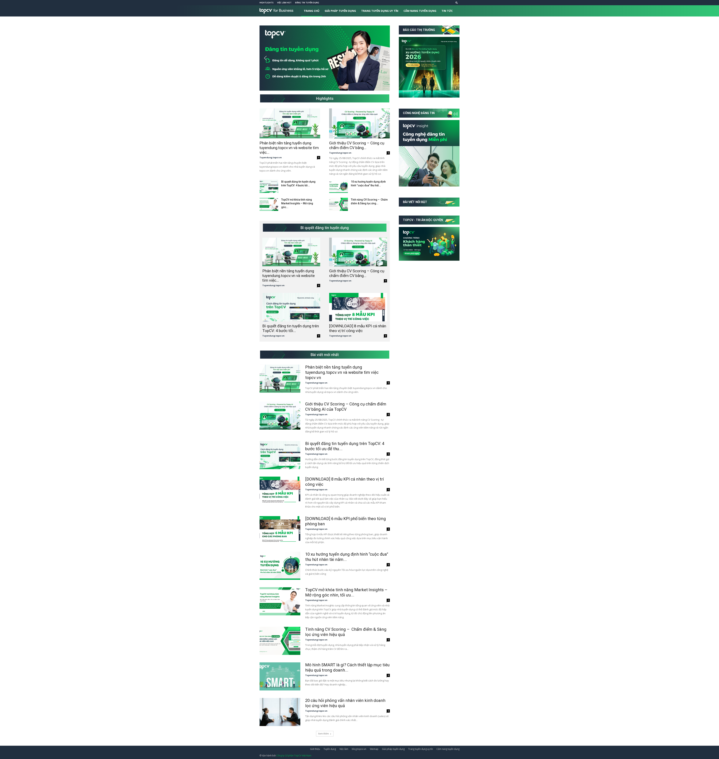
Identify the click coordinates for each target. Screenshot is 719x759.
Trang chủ (311, 11)
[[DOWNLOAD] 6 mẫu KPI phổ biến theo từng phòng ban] (280, 530)
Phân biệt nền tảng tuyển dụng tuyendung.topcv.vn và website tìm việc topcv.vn (342, 372)
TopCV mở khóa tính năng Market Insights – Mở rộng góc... (297, 203)
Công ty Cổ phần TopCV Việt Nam (293, 755)
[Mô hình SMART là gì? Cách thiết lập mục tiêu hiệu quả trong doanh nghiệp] (280, 676)
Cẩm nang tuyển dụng (420, 11)
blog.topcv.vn (359, 749)
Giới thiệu (315, 749)
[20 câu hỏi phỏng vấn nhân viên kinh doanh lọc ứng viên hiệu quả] (280, 712)
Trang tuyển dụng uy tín (379, 11)
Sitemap (374, 749)
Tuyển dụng (330, 749)
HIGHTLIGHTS (267, 2)
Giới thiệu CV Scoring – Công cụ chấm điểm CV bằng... (356, 145)
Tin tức (447, 11)
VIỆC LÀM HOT (284, 2)
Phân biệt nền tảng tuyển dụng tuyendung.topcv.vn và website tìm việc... (289, 148)
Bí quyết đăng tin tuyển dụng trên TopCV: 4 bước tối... (290, 328)
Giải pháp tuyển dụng (340, 11)
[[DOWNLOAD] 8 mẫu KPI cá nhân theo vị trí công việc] (358, 307)
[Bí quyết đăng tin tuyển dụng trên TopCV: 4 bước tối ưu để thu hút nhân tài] (269, 186)
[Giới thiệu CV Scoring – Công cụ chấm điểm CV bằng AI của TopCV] (359, 123)
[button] (456, 2)
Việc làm (343, 749)
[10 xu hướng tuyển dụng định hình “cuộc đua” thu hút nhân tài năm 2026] (338, 186)
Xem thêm (323, 733)
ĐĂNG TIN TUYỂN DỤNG (307, 2)
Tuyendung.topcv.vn (271, 157)
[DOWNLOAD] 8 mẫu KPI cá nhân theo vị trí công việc (357, 328)
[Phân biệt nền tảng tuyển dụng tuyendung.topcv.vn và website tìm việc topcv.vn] (290, 123)
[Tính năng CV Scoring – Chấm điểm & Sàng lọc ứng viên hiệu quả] (338, 204)
